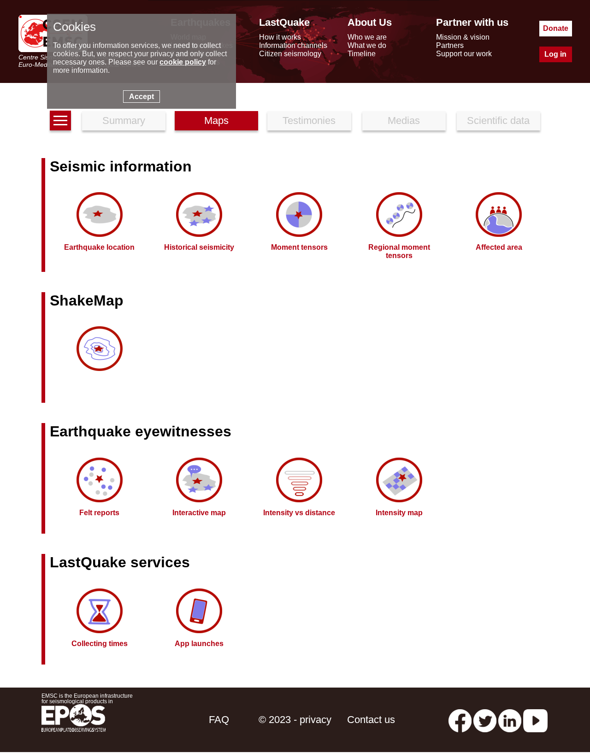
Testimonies (309, 120)
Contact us (371, 719)
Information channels (293, 45)
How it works (280, 37)
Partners (450, 45)
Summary (123, 120)
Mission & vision (463, 37)
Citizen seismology (290, 54)
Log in (555, 54)
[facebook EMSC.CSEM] (460, 719)
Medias (404, 120)
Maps (216, 120)
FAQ (219, 719)
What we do (367, 45)
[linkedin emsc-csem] (509, 719)
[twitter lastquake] (484, 719)
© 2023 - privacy (295, 719)
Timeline (362, 54)
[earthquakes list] (60, 120)
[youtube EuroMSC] (535, 719)
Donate (555, 28)
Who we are (367, 37)
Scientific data (498, 120)
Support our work (464, 54)
